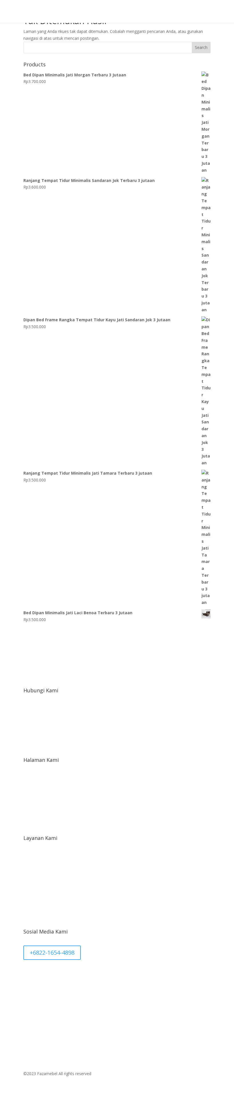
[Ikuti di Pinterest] (28, 973)
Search (201, 47)
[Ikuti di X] (39, 973)
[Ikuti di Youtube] (73, 973)
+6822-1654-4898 (52, 952)
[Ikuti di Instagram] (50, 973)
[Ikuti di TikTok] (62, 973)
